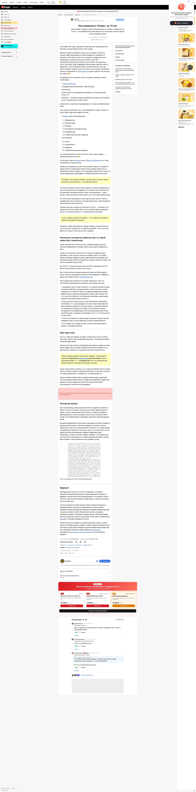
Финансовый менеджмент (120, 596)
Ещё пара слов (119, 50)
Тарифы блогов (4, 790)
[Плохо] (84, 542)
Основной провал (119, 53)
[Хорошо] (76, 542)
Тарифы (23, 7)
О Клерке (29, 7)
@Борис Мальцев (83, 71)
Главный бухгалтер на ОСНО (94, 596)
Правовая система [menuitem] (6, 52)
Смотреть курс (71, 605)
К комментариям (119, 60)
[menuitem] (9, 11)
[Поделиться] (104, 39)
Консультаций (95, 530)
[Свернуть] (194, 790)
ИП (93, 641)
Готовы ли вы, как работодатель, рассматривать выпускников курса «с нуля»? (125, 70)
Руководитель (77, 625)
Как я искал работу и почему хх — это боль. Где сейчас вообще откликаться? (125, 83)
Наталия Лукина (78, 653)
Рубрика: (62, 547)
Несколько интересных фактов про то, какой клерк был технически (125, 46)
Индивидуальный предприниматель (83, 641)
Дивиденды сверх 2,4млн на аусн (123, 79)
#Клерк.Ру (63, 545)
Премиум (15, 7)
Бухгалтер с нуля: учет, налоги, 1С (70, 596)
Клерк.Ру (83, 625)
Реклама (13, 788)
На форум (117, 91)
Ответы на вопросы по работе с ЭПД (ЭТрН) (124, 75)
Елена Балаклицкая (79, 639)
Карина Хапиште (78, 623)
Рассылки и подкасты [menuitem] (6, 56)
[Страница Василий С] (72, 19)
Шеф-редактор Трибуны (79, 654)
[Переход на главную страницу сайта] (5, 7)
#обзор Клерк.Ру (87, 545)
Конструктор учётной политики (81, 532)
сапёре (63, 519)
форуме (78, 160)
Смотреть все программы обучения (97, 610)
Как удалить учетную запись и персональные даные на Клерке (123, 87)
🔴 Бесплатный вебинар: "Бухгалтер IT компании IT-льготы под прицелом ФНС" (97, 11)
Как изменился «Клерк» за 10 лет (83, 657)
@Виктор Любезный (93, 160)
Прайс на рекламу (5, 788)
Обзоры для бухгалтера (90, 20)
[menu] (9, 29)
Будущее (117, 57)
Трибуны (77, 565)
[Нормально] (80, 542)
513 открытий (75, 550)
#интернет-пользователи (74, 545)
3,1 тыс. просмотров (65, 550)
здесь (108, 565)
